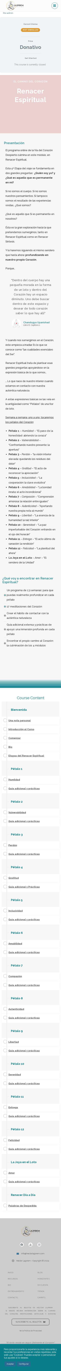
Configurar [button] (24, 1364)
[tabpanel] (30, 645)
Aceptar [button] (10, 1364)
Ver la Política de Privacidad (30, 1331)
